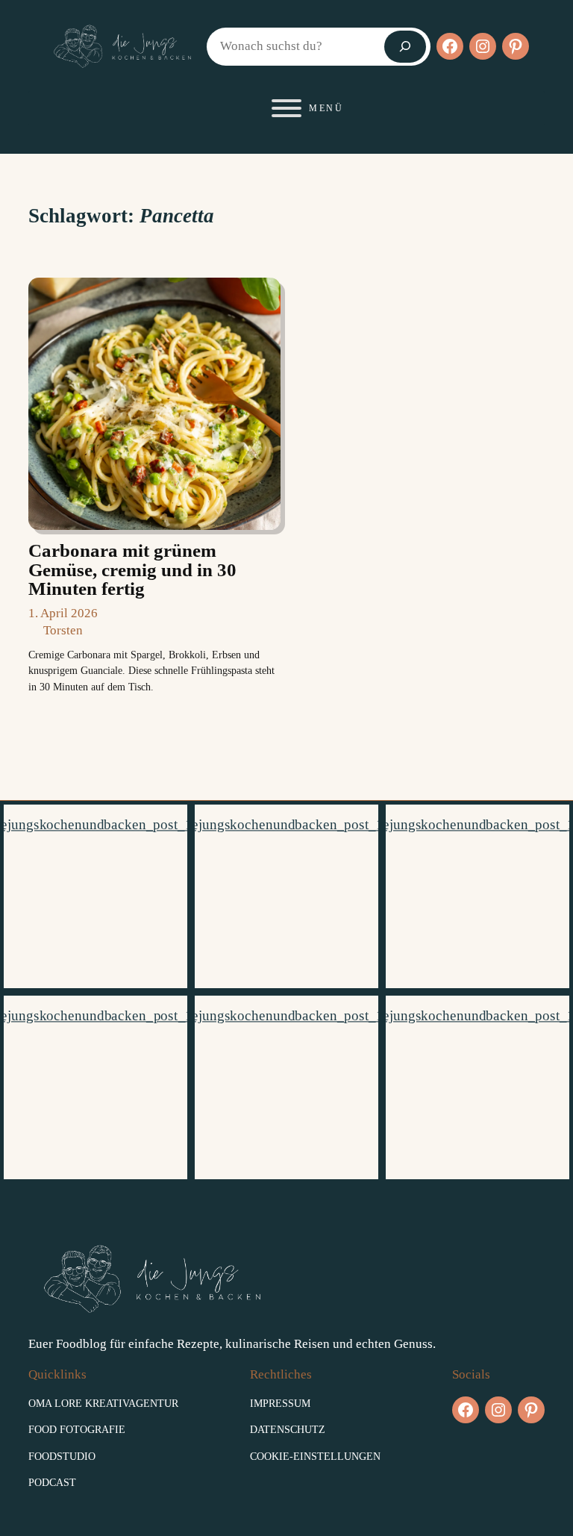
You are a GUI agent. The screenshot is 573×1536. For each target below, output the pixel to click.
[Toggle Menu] (286, 108)
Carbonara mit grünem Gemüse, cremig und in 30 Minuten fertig (132, 569)
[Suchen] (405, 47)
